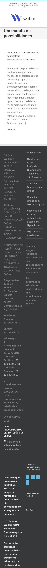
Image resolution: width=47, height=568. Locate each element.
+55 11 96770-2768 (21, 3)
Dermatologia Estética (27, 59)
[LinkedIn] (27, 482)
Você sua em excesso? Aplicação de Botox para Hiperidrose (34, 218)
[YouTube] (38, 477)
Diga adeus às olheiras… (34, 233)
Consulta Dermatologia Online (34, 187)
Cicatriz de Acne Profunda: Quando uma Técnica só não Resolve (34, 168)
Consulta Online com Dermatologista (34, 201)
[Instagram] (33, 477)
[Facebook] (27, 477)
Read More (11, 129)
